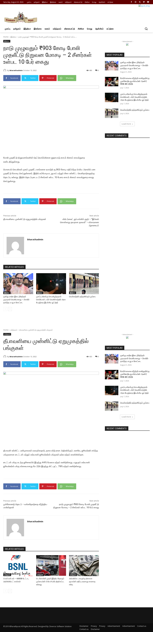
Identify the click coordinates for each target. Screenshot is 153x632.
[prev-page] (5, 309)
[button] (146, 28)
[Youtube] (148, 2)
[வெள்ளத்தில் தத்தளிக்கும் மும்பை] (84, 283)
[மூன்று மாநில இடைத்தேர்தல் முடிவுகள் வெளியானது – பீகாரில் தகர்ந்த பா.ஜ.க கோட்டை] (18, 283)
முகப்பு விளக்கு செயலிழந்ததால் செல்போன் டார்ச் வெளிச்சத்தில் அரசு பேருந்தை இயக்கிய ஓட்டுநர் (51, 299)
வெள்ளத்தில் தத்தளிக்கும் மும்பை (82, 296)
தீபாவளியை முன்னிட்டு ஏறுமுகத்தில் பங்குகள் (24, 219)
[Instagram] (135, 2)
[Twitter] (139, 2)
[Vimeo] (144, 2)
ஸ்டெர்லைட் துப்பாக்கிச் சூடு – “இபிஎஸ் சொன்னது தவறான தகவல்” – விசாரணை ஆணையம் (79, 222)
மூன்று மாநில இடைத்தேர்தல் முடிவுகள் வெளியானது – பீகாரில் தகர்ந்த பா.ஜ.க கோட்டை (16, 299)
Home (6, 37)
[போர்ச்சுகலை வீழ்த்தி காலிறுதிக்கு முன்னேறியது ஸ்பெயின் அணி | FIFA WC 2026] (111, 81)
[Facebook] (131, 2)
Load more (126, 124)
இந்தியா (13, 37)
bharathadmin (16, 70)
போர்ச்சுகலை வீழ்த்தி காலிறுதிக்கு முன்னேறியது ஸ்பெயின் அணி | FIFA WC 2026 (135, 81)
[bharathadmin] (5, 70)
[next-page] (10, 309)
